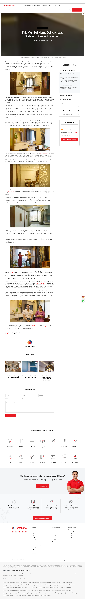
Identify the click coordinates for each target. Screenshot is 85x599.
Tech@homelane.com (36, 541)
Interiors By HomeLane (72, 535)
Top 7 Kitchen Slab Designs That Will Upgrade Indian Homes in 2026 (69, 81)
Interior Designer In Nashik (8, 590)
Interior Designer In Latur (54, 587)
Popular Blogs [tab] (15, 570)
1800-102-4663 (79, 560)
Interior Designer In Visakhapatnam (33, 595)
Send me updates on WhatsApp (66, 132)
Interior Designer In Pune (18, 592)
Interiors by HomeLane (52, 10)
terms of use (71, 142)
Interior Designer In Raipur (28, 592)
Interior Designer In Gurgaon (20, 585)
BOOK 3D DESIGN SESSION (69, 139)
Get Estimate (34, 535)
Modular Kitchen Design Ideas (67, 70)
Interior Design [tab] (6, 578)
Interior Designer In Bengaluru (45, 582)
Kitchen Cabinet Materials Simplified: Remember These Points (69, 84)
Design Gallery (34, 5)
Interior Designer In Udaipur (8, 595)
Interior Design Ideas (72, 533)
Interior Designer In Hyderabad (44, 585)
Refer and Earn (17, 1)
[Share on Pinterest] (83, 14)
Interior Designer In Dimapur (70, 584)
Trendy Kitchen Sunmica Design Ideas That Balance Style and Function (69, 74)
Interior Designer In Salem (50, 592)
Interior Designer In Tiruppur (52, 593)
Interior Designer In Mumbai (32, 588)
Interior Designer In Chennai (34, 584)
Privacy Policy (34, 537)
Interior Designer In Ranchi (39, 592)
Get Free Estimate (77, 9)
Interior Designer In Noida (56, 590)
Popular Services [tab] (6, 570)
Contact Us (54, 533)
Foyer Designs (13, 575)
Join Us (23, 1)
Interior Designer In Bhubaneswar (9, 584)
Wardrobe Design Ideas (66, 95)
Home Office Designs (71, 573)
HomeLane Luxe (27, 5)
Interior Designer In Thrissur (29, 593)
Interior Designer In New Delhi (32, 590)
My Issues (53, 531)
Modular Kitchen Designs (17, 573)
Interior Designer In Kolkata (44, 587)
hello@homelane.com (69, 560)
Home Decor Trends (65, 110)
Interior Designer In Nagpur (66, 588)
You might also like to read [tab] (24, 570)
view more (63, 90)
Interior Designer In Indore (56, 585)
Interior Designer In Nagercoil (55, 588)
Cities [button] (28, 1)
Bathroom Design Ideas (66, 114)
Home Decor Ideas (31, 10)
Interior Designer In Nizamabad (44, 590)
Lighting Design (20, 575)
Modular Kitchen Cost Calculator (37, 545)
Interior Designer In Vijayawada (20, 595)
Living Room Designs (34, 573)
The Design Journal (23, 10)
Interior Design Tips (61, 10)
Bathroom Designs (6, 575)
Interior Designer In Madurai (8, 588)
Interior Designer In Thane (18, 593)
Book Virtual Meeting (35, 543)
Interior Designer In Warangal (46, 595)
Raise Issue (54, 529)
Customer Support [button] (62, 1)
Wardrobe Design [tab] (23, 578)
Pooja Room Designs (62, 573)
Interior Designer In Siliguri (72, 592)
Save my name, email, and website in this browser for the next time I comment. (23, 398)
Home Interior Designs (7, 573)
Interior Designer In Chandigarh (22, 584)
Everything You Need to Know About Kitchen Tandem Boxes (69, 88)
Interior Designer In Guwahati (32, 585)
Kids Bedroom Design (44, 573)
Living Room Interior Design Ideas (68, 103)
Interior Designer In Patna (7, 592)
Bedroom (50, 5)
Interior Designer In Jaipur (66, 585)
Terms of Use (54, 537)
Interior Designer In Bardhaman (21, 582)
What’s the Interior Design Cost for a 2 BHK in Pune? (13, 376)
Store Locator (71, 1)
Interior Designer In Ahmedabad (9, 582)
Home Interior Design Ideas (67, 107)
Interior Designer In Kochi (33, 587)
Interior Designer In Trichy (63, 593)
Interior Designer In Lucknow (66, 587)
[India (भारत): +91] (62, 129)
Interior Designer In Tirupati (41, 593)
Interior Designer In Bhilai (56, 582)
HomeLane (7, 563)
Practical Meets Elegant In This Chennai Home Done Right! (29, 376)
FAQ (52, 541)
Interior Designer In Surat (7, 593)
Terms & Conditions (55, 539)
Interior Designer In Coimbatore (46, 584)
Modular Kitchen (40, 5)
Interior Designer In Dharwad (58, 584)
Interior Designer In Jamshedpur (9, 587)
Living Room (55, 5)
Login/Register (78, 1)
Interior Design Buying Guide (41, 10)
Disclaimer (34, 553)
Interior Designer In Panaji (67, 590)
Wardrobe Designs (26, 573)
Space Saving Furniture (53, 573)
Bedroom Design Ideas (65, 99)
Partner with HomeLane (8, 1)
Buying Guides (70, 529)
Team (33, 529)
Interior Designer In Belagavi (34, 582)
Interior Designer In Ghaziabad (8, 585)
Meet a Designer (42, 486)
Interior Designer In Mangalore (20, 588)
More (59, 5)
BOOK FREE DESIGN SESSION (42, 518)
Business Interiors (35, 551)
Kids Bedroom (34, 549)
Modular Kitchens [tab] (15, 578)
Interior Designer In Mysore (43, 588)
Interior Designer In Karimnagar (21, 587)
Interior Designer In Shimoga (61, 592)
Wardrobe (46, 5)
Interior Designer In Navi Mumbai (20, 590)
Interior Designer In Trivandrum (74, 593)
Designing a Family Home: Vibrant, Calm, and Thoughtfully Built (47, 377)
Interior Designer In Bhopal (67, 582)
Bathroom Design (35, 547)
